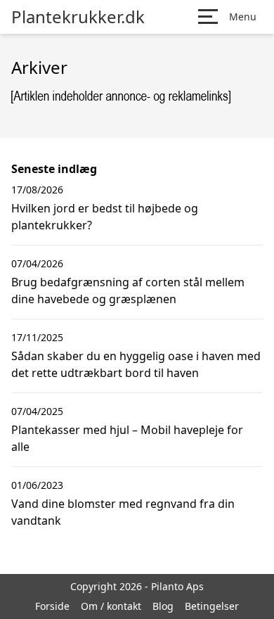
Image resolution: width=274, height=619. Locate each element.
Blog (163, 606)
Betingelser (212, 606)
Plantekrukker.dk (78, 17)
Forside (52, 606)
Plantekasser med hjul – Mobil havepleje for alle (127, 438)
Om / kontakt (111, 606)
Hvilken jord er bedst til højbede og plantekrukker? (104, 216)
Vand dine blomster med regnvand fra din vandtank (123, 512)
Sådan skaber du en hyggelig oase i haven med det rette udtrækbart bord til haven (136, 364)
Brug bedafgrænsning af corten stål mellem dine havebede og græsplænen (127, 290)
